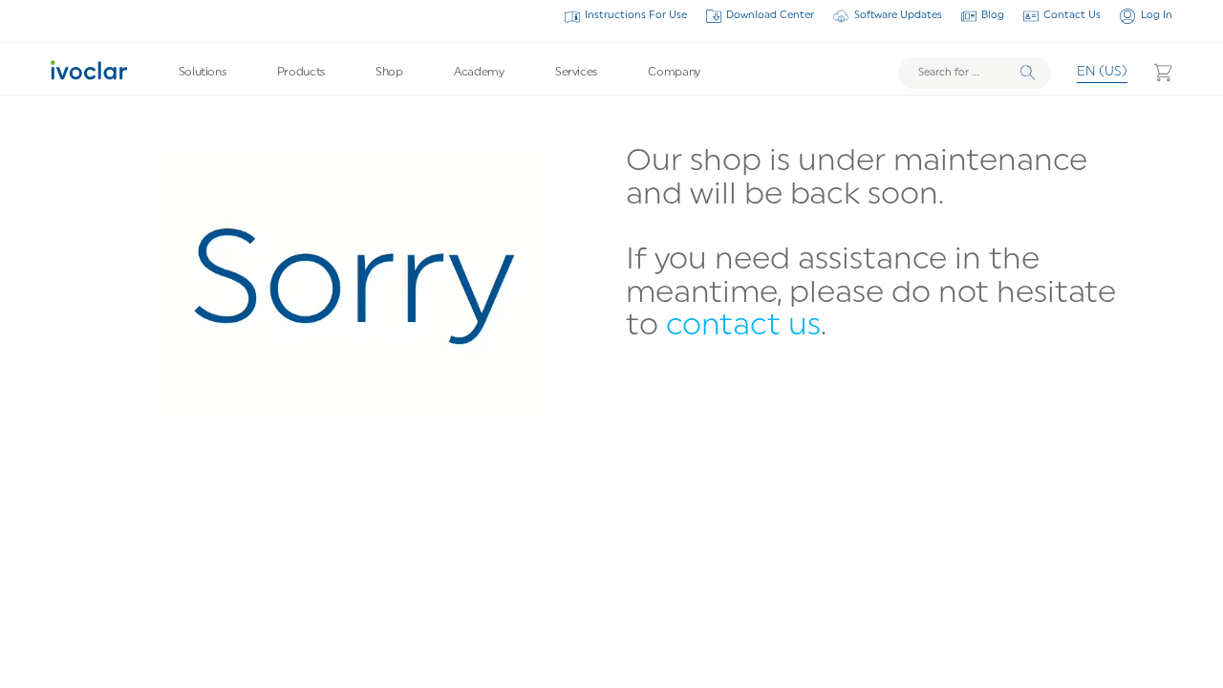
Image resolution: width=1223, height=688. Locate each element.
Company (673, 72)
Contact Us (1072, 16)
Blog (992, 16)
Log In (1156, 16)
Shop (389, 72)
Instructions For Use (636, 16)
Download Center (770, 16)
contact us (743, 327)
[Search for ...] (974, 73)
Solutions (202, 72)
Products (301, 72)
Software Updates (897, 16)
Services (576, 72)
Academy (479, 72)
